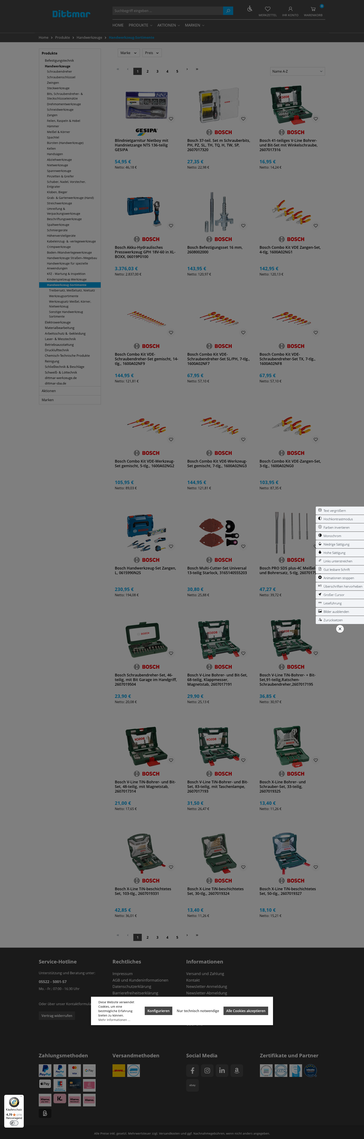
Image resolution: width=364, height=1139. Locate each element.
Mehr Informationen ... (114, 1020)
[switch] (340, 511)
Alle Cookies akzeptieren (245, 1011)
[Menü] (21, 1097)
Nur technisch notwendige (198, 1011)
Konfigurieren (158, 1011)
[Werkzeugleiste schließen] (340, 629)
